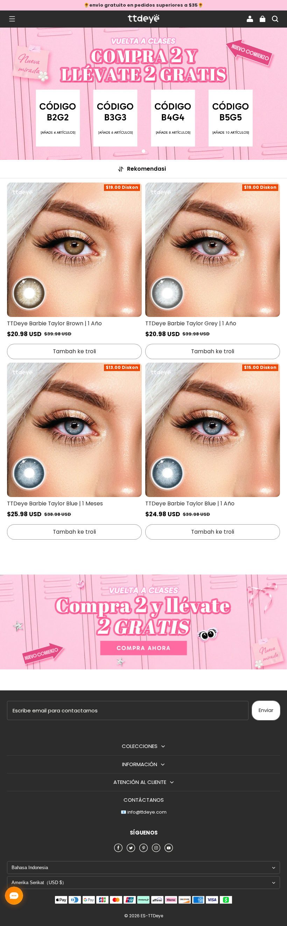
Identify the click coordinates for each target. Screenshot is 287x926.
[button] (12, 19)
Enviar (266, 710)
